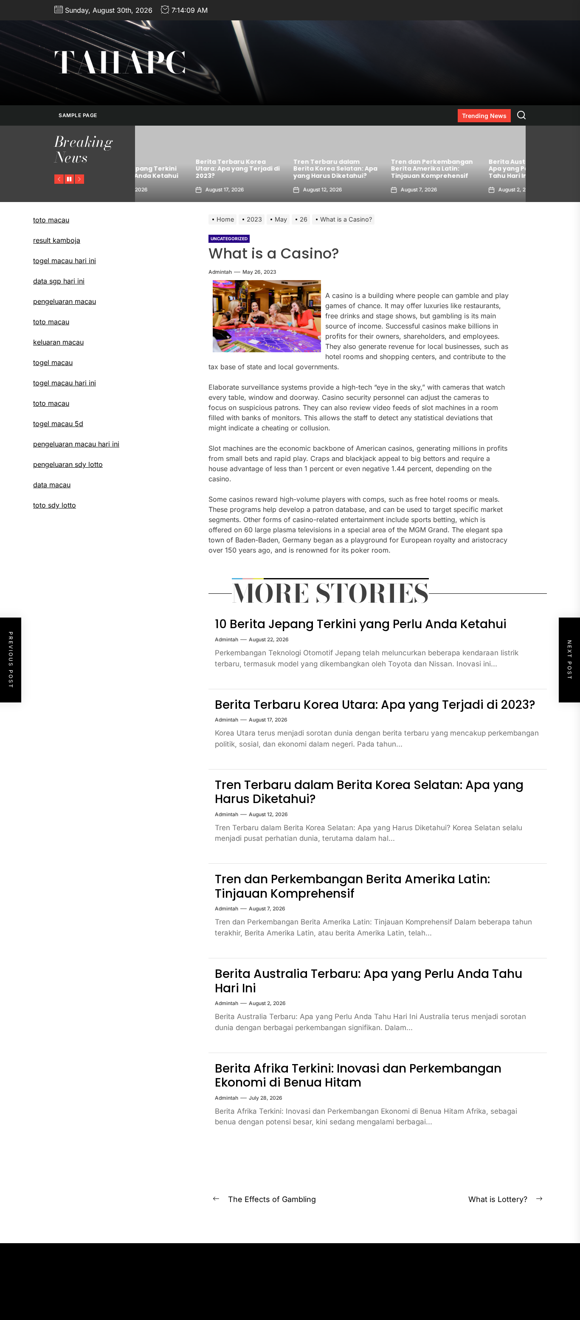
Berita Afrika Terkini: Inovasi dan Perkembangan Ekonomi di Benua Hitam (358, 1075)
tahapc (120, 63)
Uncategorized (229, 238)
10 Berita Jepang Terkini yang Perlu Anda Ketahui (361, 624)
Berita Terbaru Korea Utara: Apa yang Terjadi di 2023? (183, 168)
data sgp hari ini (58, 281)
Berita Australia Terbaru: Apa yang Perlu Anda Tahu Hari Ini (475, 168)
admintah (220, 272)
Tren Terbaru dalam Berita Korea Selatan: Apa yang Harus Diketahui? (281, 168)
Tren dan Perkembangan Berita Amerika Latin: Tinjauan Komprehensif (378, 168)
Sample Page (78, 115)
